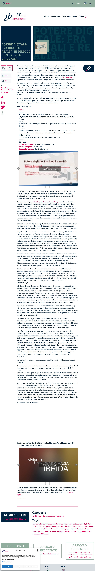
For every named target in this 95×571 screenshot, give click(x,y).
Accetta (7, 566)
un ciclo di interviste (66, 77)
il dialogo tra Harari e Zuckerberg (46, 202)
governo (60, 526)
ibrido (67, 526)
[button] (37, 550)
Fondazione (55, 16)
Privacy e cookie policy (7, 561)
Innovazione (88, 526)
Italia (35, 531)
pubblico (72, 531)
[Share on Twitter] (3, 107)
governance (50, 526)
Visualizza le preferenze (31, 566)
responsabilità (38, 534)
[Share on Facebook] (3, 97)
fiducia (41, 526)
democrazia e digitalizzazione (70, 524)
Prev (18, 168)
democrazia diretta (50, 524)
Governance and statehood (53, 516)
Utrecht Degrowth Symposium (47, 554)
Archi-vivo (66, 16)
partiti (40, 531)
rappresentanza (84, 531)
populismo (63, 531)
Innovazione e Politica (41, 529)
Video (81, 16)
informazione (76, 526)
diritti (35, 526)
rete (47, 534)
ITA (73, 3)
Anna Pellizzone (6, 88)
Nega (18, 566)
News (75, 16)
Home (46, 16)
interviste (87, 529)
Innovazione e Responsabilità (62, 529)
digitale (87, 524)
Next (76, 168)
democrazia (37, 524)
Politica (48, 531)
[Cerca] (90, 4)
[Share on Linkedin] (3, 102)
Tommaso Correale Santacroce (15, 520)
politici (55, 531)
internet (79, 529)
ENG (78, 3)
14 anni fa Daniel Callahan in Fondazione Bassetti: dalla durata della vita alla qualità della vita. (80, 555)
